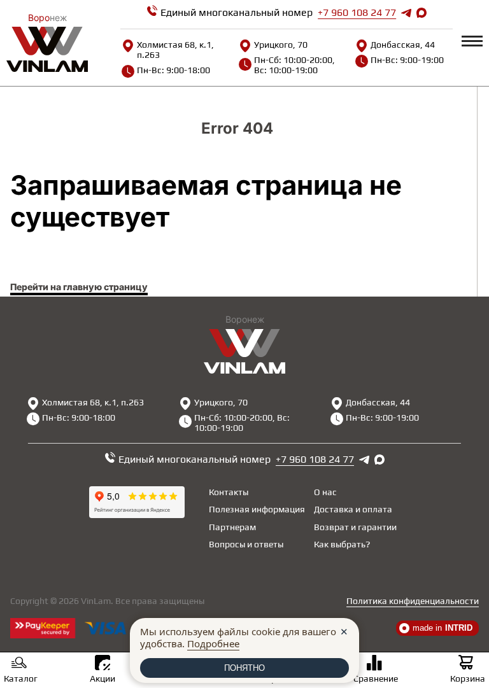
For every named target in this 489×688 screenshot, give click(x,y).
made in (442, 628)
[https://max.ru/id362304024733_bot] (379, 459)
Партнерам (232, 527)
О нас (325, 492)
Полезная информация (257, 509)
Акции (102, 678)
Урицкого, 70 (281, 44)
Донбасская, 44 (403, 44)
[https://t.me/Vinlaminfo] (406, 13)
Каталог (21, 678)
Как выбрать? (342, 544)
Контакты (228, 492)
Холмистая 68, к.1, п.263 (175, 49)
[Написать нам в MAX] (421, 13)
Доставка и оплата (353, 509)
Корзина (467, 678)
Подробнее (213, 643)
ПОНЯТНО (244, 668)
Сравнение (375, 678)
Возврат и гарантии (355, 527)
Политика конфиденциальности (412, 601)
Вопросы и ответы (246, 544)
